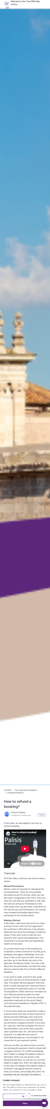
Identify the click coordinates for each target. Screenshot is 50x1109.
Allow (25, 1103)
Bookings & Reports (15, 793)
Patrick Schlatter (18, 812)
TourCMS (7, 790)
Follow (42, 815)
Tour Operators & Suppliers (26, 790)
